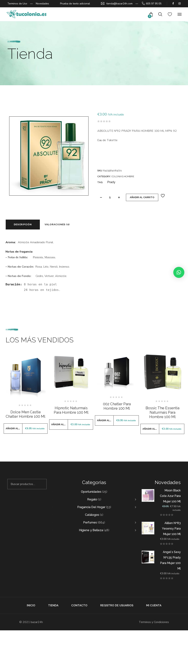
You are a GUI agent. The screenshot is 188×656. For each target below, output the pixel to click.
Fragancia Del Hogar (91, 507)
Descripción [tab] (23, 224)
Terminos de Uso (17, 3)
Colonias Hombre (122, 176)
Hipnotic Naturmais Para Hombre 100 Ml (71, 410)
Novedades (42, 3)
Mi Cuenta (153, 605)
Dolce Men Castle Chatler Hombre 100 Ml (25, 414)
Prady (111, 182)
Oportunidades (91, 491)
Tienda (53, 605)
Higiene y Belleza (91, 530)
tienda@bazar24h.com (119, 3)
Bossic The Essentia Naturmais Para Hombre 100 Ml (162, 412)
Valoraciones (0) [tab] (57, 224)
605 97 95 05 (153, 3)
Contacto (79, 605)
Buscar (42, 484)
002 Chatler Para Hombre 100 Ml (117, 406)
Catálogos (92, 515)
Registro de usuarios (116, 605)
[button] (178, 272)
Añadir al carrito (142, 197)
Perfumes (90, 522)
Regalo (92, 499)
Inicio (31, 605)
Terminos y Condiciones (154, 622)
